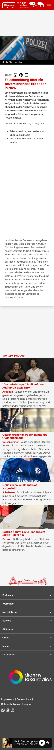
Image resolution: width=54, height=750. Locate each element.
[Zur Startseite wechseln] (8, 5)
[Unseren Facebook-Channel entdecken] (8, 710)
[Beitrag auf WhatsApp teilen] (15, 75)
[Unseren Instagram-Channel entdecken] (12, 710)
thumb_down (36, 743)
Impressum (7, 699)
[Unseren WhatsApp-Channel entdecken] (3, 710)
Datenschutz (24, 699)
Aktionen (7, 629)
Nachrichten (9, 612)
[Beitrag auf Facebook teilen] (21, 75)
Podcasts (7, 595)
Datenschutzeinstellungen (16, 704)
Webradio (8, 603)
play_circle (42, 742)
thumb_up (47, 743)
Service (6, 620)
